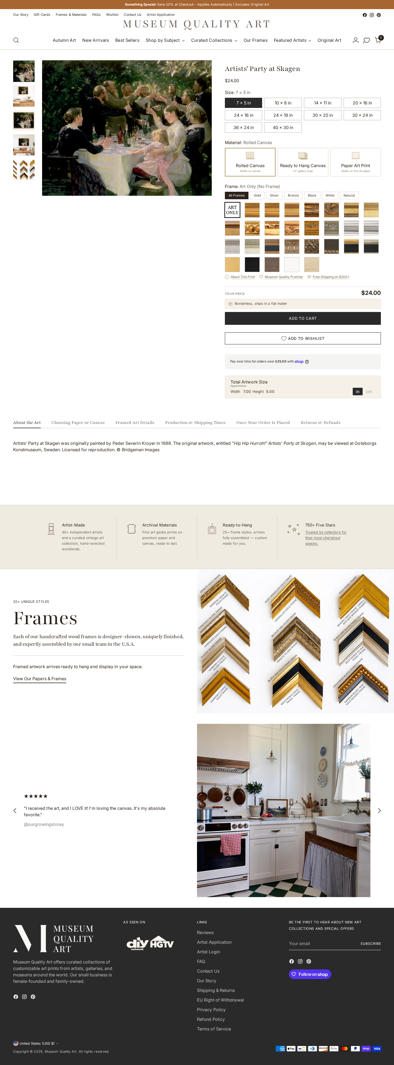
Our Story (206, 980)
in (357, 391)
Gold (257, 195)
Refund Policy (211, 1019)
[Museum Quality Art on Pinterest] (378, 15)
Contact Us (208, 971)
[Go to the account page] (355, 40)
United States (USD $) (37, 1043)
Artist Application (214, 942)
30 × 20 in (323, 115)
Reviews (205, 932)
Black (312, 195)
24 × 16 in (243, 115)
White (330, 195)
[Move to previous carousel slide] (364, 486)
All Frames (237, 195)
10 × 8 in (283, 103)
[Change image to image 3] (24, 120)
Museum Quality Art (60, 1051)
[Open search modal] (16, 40)
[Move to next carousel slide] (376, 486)
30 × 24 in (362, 115)
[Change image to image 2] (24, 96)
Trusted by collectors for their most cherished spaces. (326, 537)
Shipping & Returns (216, 990)
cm (369, 391)
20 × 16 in (362, 103)
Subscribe (370, 944)
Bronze (293, 195)
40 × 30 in (283, 127)
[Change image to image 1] (24, 71)
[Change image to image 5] (24, 169)
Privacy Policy (211, 1009)
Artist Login (208, 951)
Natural (349, 195)
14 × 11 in (322, 103)
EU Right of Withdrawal (220, 1000)
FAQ (201, 961)
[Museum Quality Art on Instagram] (371, 15)
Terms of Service (214, 1029)
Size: (237, 92)
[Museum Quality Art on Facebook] (364, 15)
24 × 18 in (283, 115)
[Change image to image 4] (24, 145)
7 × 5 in (243, 103)
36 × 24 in (243, 127)
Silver (274, 195)
